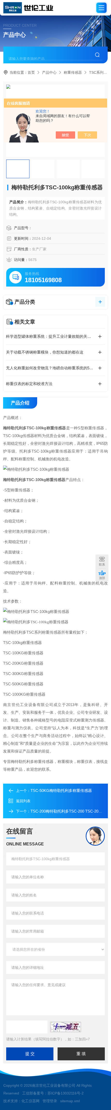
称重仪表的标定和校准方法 (29, 383)
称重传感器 (73, 72)
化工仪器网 (30, 1101)
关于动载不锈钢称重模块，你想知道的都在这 (44, 352)
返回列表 (23, 801)
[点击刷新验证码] (65, 1027)
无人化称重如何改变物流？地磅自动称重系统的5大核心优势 (55, 368)
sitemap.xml (70, 1101)
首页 (31, 72)
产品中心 (49, 72)
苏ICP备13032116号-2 (65, 1093)
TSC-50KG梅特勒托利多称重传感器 (61, 790)
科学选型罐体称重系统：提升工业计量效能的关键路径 (52, 336)
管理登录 (50, 1101)
